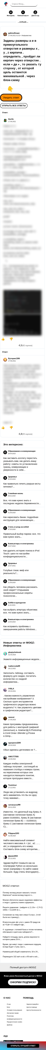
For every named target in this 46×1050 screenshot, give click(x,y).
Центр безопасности (33, 1010)
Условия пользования (14, 1010)
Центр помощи (31, 1007)
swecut (11, 717)
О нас (9, 1004)
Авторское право (13, 1013)
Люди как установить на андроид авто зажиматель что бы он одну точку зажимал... (20, 795)
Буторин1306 (14, 358)
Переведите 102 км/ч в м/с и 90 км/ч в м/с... (21, 957)
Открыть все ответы (14, 106)
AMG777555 (13, 756)
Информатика (26, 35)
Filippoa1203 (13, 833)
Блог (8, 1007)
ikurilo (11, 119)
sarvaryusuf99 (14, 805)
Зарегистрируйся (32, 1004)
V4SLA (11, 689)
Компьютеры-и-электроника (21, 544)
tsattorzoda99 (14, 666)
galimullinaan (14, 33)
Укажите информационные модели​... (22, 659)
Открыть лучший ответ (23, 1046)
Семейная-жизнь (15, 493)
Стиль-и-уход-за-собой (18, 527)
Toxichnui (12, 785)
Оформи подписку (23, 982)
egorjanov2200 (14, 743)
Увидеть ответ (11, 97)
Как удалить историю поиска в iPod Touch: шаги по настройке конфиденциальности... (21, 553)
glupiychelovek (14, 652)
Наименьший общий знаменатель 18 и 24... (21, 952)
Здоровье (12, 477)
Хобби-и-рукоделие (17, 603)
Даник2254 (13, 856)
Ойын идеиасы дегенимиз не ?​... (20, 750)
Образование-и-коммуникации (21, 451)
